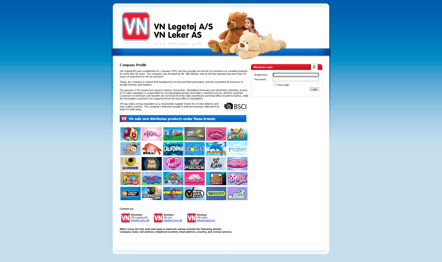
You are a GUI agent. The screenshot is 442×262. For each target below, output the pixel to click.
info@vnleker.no (206, 220)
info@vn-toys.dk (140, 220)
